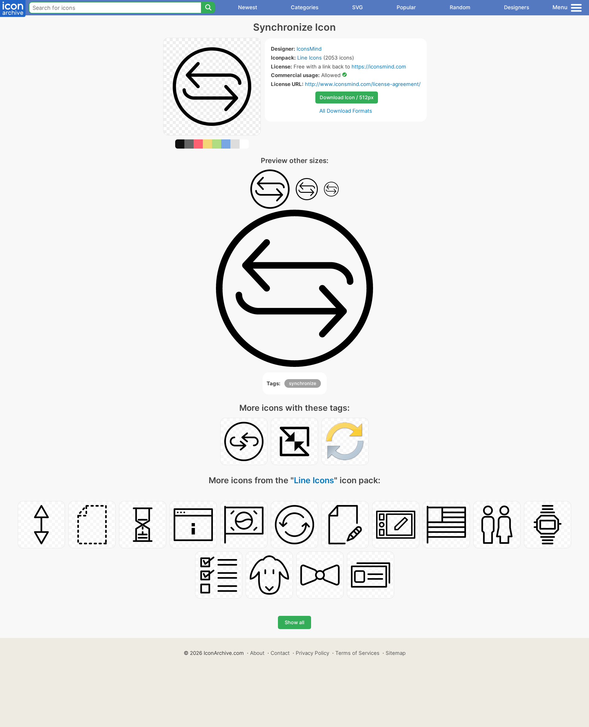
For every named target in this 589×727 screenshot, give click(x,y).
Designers (516, 7)
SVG (357, 7)
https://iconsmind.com (379, 67)
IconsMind (309, 49)
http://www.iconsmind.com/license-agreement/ (363, 84)
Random (460, 7)
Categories (304, 7)
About (257, 653)
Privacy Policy (312, 653)
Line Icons (309, 58)
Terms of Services (357, 653)
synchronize (302, 383)
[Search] (208, 8)
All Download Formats (345, 111)
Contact (280, 653)
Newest (247, 7)
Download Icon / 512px (347, 97)
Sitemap (396, 653)
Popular (406, 7)
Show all (294, 622)
